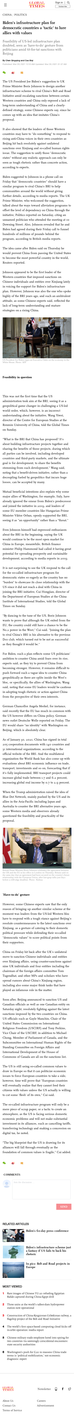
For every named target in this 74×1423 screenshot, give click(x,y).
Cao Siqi (29, 60)
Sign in (59, 2)
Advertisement (45, 1405)
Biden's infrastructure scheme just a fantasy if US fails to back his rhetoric (48, 1250)
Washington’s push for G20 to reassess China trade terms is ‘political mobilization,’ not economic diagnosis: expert (36, 1355)
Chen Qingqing (13, 60)
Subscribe (63, 6)
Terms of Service (12, 1410)
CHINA (7, 14)
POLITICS (20, 14)
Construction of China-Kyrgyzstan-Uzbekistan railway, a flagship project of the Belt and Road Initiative (39, 1317)
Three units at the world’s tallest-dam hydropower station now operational (35, 1306)
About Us (8, 1400)
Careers (41, 1400)
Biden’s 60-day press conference (47, 1231)
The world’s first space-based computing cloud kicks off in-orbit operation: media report (39, 1328)
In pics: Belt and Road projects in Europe (48, 1265)
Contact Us (9, 1405)
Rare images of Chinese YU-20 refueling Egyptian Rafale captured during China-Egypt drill (35, 1295)
